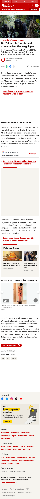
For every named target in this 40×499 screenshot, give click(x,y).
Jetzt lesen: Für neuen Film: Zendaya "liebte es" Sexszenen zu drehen (19, 162)
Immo (15, 2)
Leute (9, 447)
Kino (17, 13)
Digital (22, 447)
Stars (3, 447)
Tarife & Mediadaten (17, 489)
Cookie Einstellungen (8, 496)
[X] (7, 399)
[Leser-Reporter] (28, 5)
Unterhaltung (11, 13)
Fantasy (14, 358)
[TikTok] (16, 399)
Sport (13, 10)
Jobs (24, 2)
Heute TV (26, 450)
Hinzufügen (32, 154)
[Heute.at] (6, 5)
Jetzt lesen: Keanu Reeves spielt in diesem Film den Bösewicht (18, 239)
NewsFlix (33, 2)
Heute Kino (17, 450)
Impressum (4, 489)
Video (16, 464)
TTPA (27, 489)
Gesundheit (5, 460)
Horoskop (30, 447)
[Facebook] (10, 66)
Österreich (6, 10)
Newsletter (5, 439)
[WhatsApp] (7, 66)
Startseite (3, 13)
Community (22, 436)
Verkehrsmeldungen (26, 460)
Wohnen (14, 460)
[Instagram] (11, 399)
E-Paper (6, 2)
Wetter (31, 436)
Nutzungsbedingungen (25, 492)
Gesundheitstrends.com (17, 471)
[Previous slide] (3, 256)
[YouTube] (21, 399)
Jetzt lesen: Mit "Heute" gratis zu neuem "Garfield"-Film (18, 92)
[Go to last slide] (1, 292)
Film (3, 358)
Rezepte (32, 457)
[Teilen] (14, 66)
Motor (3, 464)
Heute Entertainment (15, 58)
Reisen (10, 464)
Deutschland (25, 433)
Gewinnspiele (22, 457)
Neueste (34, 10)
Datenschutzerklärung (8, 492)
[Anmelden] (32, 5)
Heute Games (6, 450)
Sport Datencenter (8, 457)
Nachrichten (5, 436)
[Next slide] (36, 256)
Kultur (15, 447)
